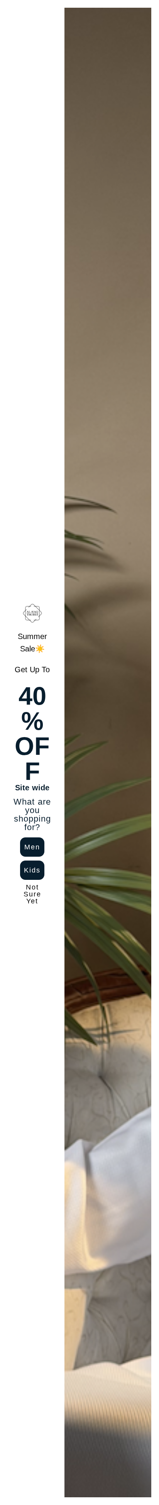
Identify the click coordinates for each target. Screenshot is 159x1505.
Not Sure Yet (32, 893)
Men (32, 847)
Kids (32, 870)
